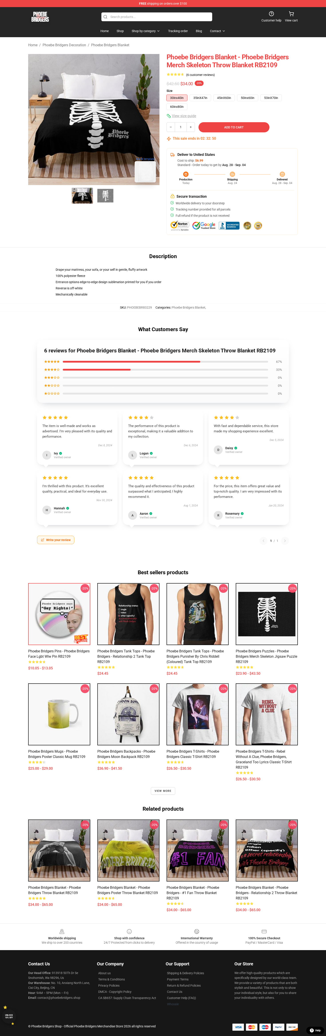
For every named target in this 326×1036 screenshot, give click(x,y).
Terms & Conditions (111, 979)
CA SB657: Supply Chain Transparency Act (127, 998)
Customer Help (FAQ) (181, 998)
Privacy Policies (109, 985)
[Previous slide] (35, 119)
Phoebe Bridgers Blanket (110, 45)
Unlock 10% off (9, 1016)
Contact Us (174, 991)
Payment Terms (178, 979)
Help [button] (318, 1030)
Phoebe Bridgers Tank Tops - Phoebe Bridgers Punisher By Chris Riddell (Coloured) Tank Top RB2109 (195, 656)
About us (104, 973)
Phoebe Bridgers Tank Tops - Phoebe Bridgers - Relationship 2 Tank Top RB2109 (126, 656)
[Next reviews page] (285, 541)
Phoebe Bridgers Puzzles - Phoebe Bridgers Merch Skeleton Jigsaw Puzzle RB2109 (266, 656)
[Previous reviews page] (263, 541)
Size (170, 91)
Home (32, 45)
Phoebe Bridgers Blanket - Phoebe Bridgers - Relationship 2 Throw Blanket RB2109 (266, 892)
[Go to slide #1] (82, 196)
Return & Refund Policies (184, 985)
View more (163, 790)
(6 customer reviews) (200, 75)
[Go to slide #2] (105, 196)
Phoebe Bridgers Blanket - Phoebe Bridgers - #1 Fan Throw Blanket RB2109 (193, 892)
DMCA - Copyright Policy (115, 991)
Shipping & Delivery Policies (185, 973)
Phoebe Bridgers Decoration (64, 45)
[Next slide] (152, 119)
